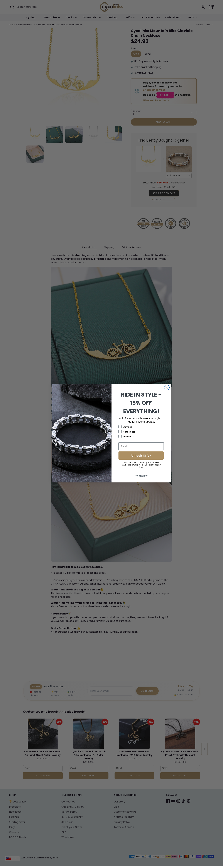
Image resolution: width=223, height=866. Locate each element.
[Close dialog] (166, 387)
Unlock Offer (141, 455)
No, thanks (141, 475)
